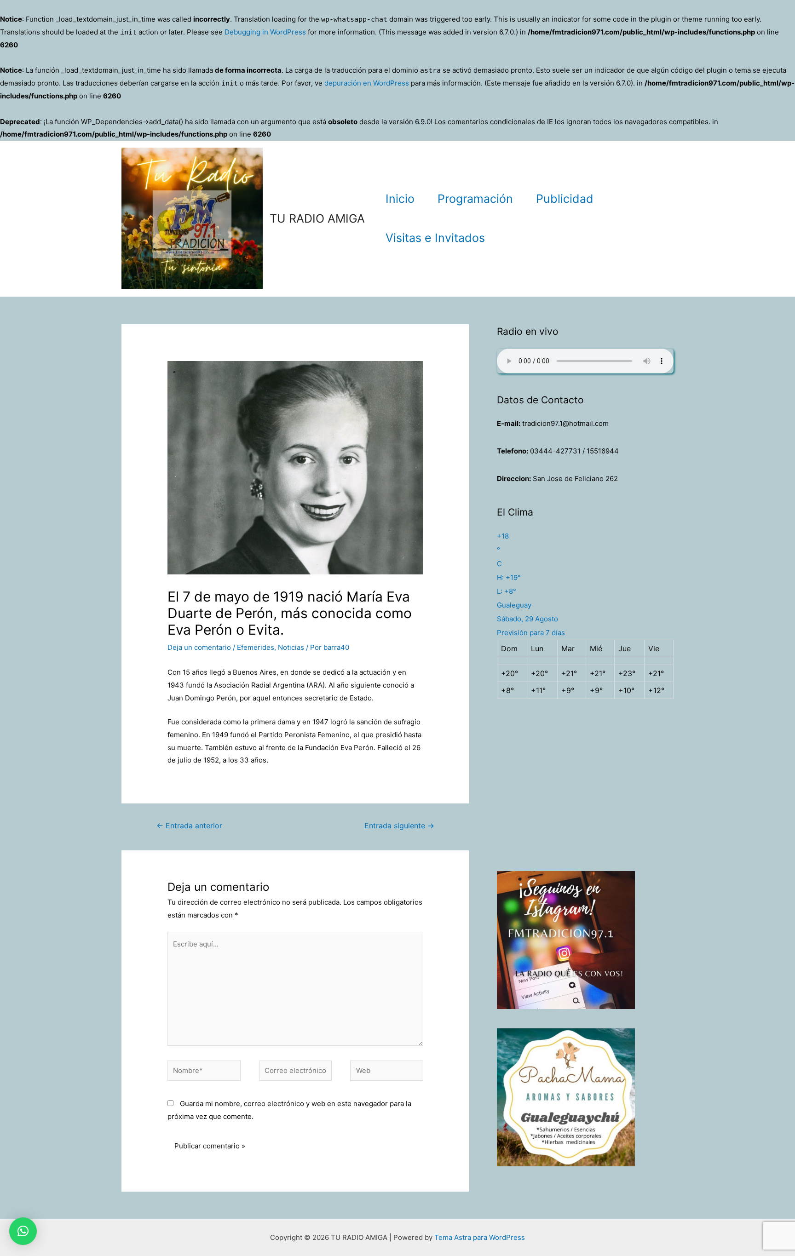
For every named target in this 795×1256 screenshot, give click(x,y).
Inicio (400, 199)
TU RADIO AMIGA (317, 218)
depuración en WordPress (366, 83)
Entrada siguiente (399, 825)
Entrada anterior (189, 825)
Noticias (291, 647)
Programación (475, 199)
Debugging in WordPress (265, 32)
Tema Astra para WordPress (479, 1237)
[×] (23, 1231)
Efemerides (255, 647)
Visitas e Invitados (435, 238)
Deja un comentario (199, 647)
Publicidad (564, 199)
